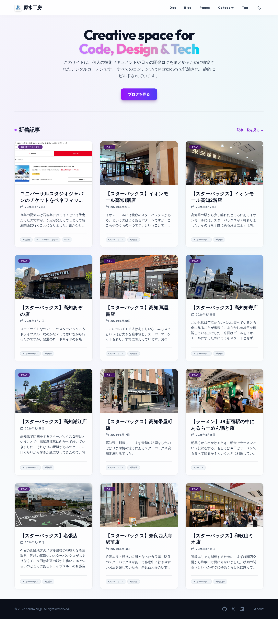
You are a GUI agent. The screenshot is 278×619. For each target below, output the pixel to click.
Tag (245, 8)
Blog (188, 8)
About (259, 609)
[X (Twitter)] (233, 609)
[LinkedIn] (242, 609)
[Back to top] (268, 609)
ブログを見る (139, 94)
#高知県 (133, 239)
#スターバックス (116, 239)
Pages (205, 8)
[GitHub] (224, 609)
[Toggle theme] (259, 7)
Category (226, 8)
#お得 (67, 239)
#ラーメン (198, 467)
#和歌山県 (220, 581)
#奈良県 (133, 581)
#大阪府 (26, 239)
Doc (173, 8)
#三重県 (48, 581)
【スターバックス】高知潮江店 (53, 421)
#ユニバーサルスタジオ (47, 239)
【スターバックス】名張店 (49, 535)
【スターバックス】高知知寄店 (224, 307)
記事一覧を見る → (250, 130)
